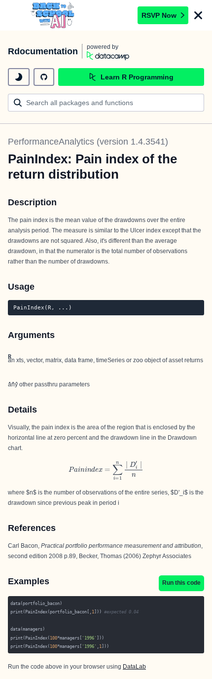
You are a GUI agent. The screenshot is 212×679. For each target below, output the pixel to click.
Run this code (181, 582)
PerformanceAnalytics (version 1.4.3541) (88, 142)
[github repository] (44, 77)
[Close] (198, 15)
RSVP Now (159, 15)
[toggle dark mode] (19, 77)
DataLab (134, 666)
